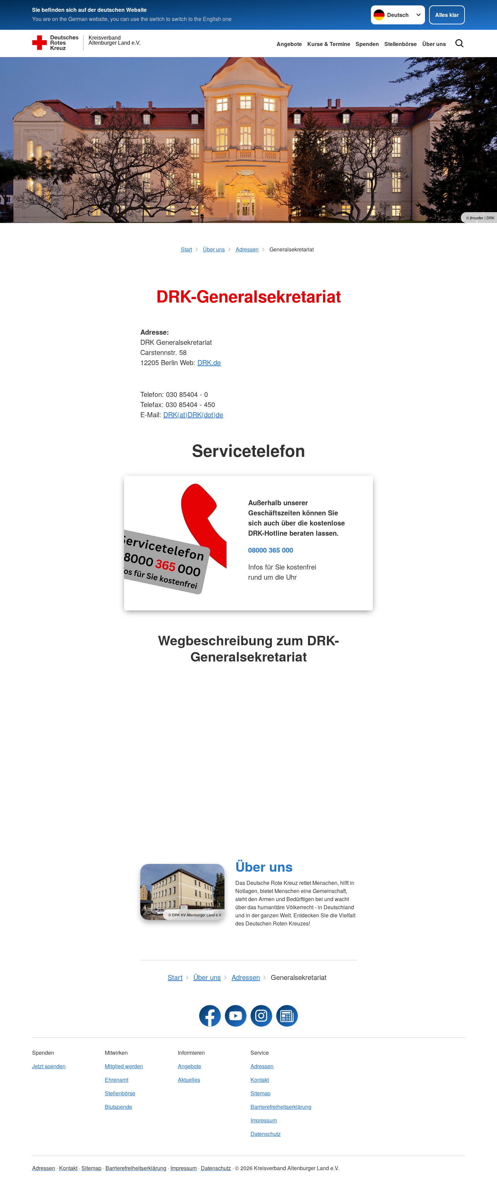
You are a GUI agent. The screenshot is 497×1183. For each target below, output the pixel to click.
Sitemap (260, 1093)
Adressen (262, 1066)
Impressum (264, 1120)
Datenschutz (266, 1134)
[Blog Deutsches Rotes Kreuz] (287, 1016)
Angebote (289, 44)
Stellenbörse (400, 44)
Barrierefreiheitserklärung (281, 1107)
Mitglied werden (124, 1066)
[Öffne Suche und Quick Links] (459, 43)
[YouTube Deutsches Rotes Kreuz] (235, 1016)
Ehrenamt (116, 1080)
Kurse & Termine (328, 44)
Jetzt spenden (49, 1066)
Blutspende (118, 1107)
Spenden (367, 44)
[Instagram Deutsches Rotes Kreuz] (261, 1016)
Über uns (434, 44)
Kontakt (260, 1080)
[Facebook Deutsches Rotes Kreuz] (210, 1016)
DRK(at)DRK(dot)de (193, 414)
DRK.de (209, 362)
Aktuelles (189, 1080)
